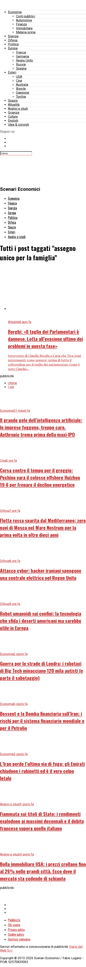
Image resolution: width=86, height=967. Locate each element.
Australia (22, 85)
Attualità (13, 104)
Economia (15, 12)
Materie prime (26, 32)
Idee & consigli (18, 124)
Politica (13, 44)
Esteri (12, 72)
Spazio (13, 100)
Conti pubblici (25, 16)
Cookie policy (16, 934)
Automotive (24, 20)
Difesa (12, 40)
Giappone (22, 93)
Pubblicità (14, 920)
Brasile (21, 89)
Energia (13, 36)
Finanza (21, 24)
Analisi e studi (18, 108)
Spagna (21, 68)
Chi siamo (14, 924)
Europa (13, 48)
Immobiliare (24, 28)
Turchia (21, 96)
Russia (21, 64)
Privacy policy (16, 929)
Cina (19, 81)
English (13, 120)
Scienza (13, 112)
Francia (21, 52)
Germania (22, 56)
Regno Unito (24, 60)
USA (19, 77)
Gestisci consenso (19, 939)
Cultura (13, 116)
